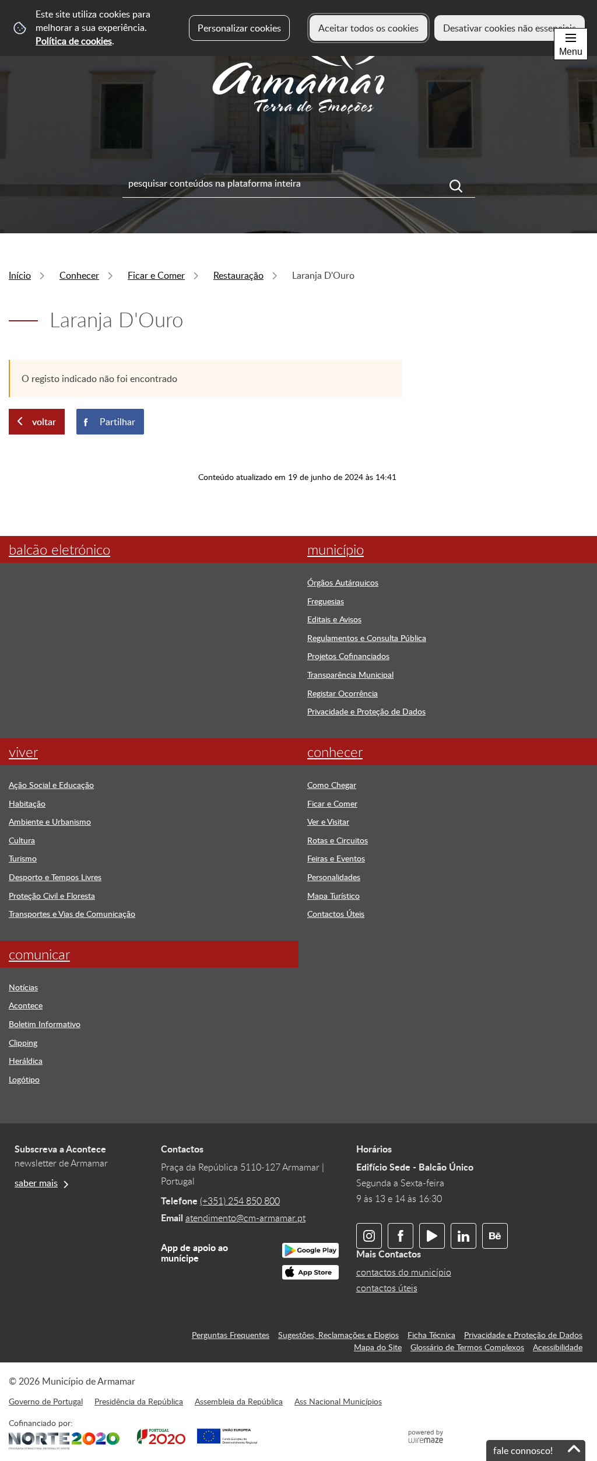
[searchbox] (298, 183)
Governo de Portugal (46, 1401)
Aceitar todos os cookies (368, 28)
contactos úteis (386, 1287)
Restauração (238, 275)
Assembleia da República (239, 1401)
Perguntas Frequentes (230, 1334)
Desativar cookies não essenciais (509, 28)
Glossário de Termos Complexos (467, 1347)
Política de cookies (74, 40)
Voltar (44, 421)
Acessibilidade (557, 1347)
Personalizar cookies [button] (239, 28)
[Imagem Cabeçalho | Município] (298, 116)
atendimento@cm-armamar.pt (245, 1217)
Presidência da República (138, 1401)
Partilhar (117, 421)
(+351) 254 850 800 (240, 1200)
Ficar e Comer (156, 275)
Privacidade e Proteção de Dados (523, 1334)
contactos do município (403, 1272)
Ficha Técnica (431, 1334)
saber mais (36, 1182)
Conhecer (79, 275)
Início (20, 275)
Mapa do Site (378, 1347)
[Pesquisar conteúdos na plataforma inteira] (462, 186)
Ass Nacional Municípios (338, 1401)
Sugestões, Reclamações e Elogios (338, 1334)
